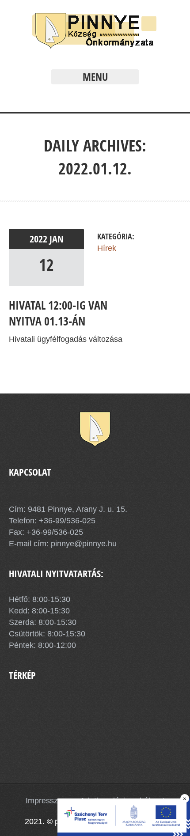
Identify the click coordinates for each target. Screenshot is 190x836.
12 (46, 265)
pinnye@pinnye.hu (83, 543)
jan (56, 239)
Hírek (106, 248)
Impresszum (47, 800)
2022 (39, 239)
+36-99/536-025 (67, 520)
